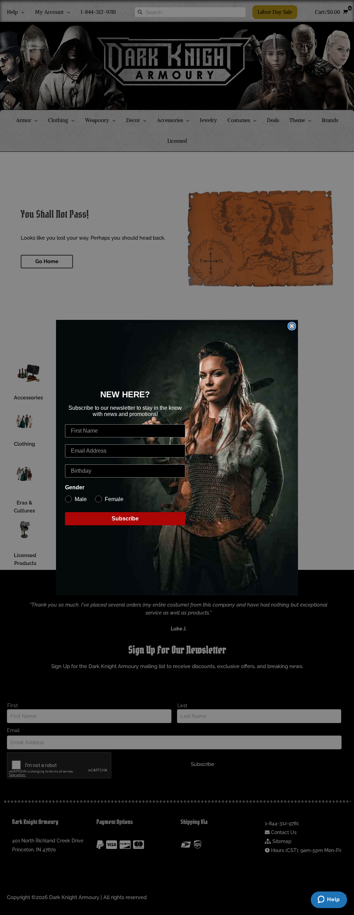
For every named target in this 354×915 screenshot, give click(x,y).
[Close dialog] (291, 326)
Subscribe (125, 518)
